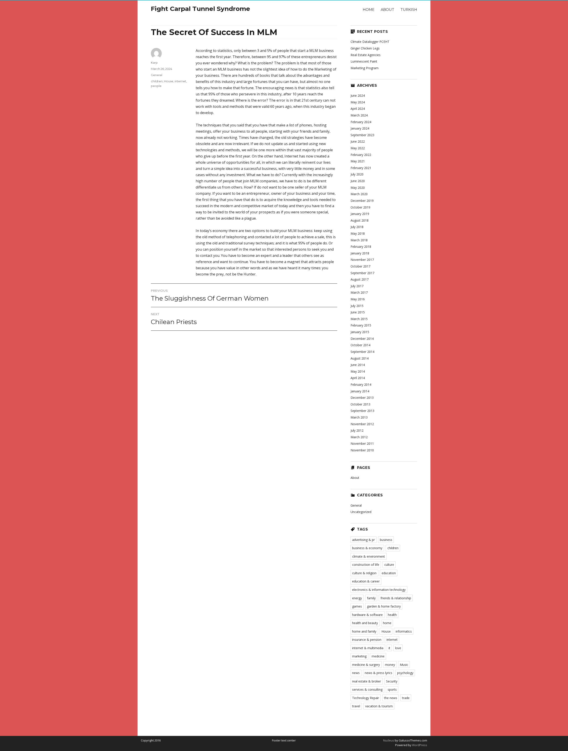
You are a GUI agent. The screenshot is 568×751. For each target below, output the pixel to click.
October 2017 (360, 266)
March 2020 (359, 194)
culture (389, 564)
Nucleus (388, 740)
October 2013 (360, 404)
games (357, 606)
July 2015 (357, 306)
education (389, 573)
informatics (404, 631)
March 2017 (359, 292)
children (157, 81)
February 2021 (361, 168)
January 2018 (360, 253)
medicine (378, 656)
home (387, 623)
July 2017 (357, 286)
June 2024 (358, 95)
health (392, 615)
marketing (359, 656)
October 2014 (360, 345)
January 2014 (360, 391)
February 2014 (361, 384)
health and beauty (365, 623)
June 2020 (358, 181)
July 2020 (357, 174)
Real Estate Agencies (366, 55)
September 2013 (362, 411)
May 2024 (358, 102)
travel (356, 706)
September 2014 (362, 352)
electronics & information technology (379, 590)
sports (392, 689)
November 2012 (362, 424)
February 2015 (361, 325)
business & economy (367, 548)
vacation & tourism (379, 706)
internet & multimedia (367, 648)
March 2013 (359, 417)
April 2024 (358, 108)
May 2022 (358, 148)
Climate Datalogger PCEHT (370, 41)
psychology (405, 673)
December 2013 (362, 397)
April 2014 (358, 378)
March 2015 (359, 319)
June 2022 (358, 141)
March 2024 (359, 115)
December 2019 (362, 201)
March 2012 (359, 437)
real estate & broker (366, 681)
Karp (154, 62)
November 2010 (362, 450)
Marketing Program (365, 68)
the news (390, 698)
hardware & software (367, 615)
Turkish (408, 10)
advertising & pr (363, 540)
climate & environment (368, 556)
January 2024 (360, 128)
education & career (366, 581)
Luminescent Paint (364, 61)
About (387, 10)
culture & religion (364, 573)
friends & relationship (396, 598)
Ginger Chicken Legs (365, 48)
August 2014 (360, 358)
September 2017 (362, 273)
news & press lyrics (378, 673)
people (156, 86)
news (356, 673)
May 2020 (358, 187)
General (156, 75)
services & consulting (367, 689)
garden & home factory (384, 606)
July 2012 (357, 430)
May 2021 (358, 161)
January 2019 (360, 214)
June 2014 (358, 365)
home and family (364, 631)
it (389, 648)
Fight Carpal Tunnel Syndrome (200, 8)
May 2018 (358, 233)
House (168, 81)
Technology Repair (365, 698)
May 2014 (358, 371)
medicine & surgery (366, 665)
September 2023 (362, 135)
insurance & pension (366, 639)
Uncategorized (361, 512)
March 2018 (359, 240)
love (398, 648)
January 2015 (360, 332)
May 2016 (358, 299)
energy (357, 598)
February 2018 (361, 246)
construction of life (365, 564)
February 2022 (361, 155)
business (386, 540)
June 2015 (358, 312)
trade (406, 698)
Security (391, 681)
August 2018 (360, 220)
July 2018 (357, 227)
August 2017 (360, 279)
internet (180, 81)
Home (369, 10)
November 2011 (362, 443)
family (371, 598)
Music (404, 665)
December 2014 (362, 338)
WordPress (419, 745)
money (390, 665)
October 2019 (360, 207)
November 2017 (362, 260)
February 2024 (361, 122)
